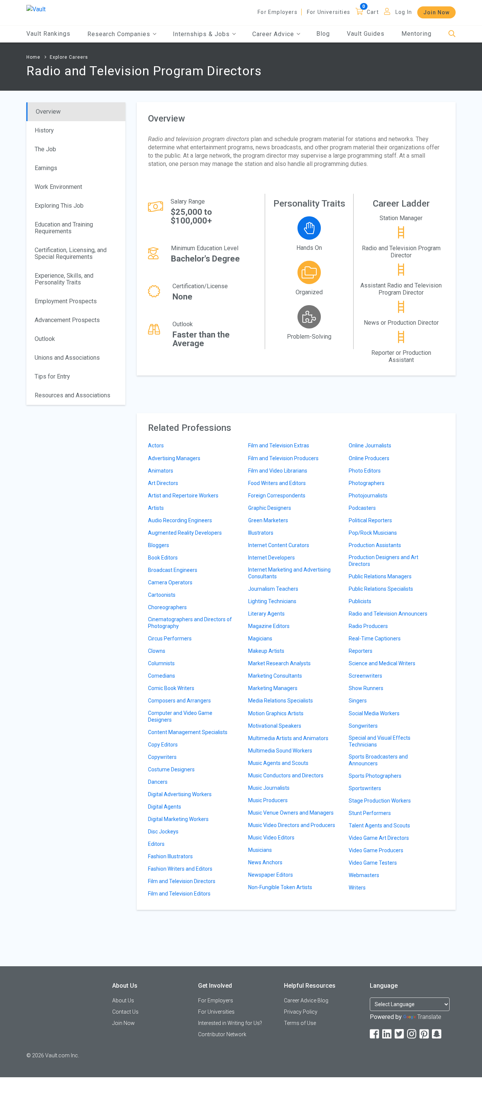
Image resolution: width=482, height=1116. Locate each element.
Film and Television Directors (181, 881)
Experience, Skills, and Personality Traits (64, 279)
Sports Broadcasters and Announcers (378, 760)
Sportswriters (365, 788)
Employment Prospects (66, 301)
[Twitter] (400, 1034)
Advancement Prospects (67, 320)
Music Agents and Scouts (278, 763)
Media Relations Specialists (280, 701)
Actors (156, 445)
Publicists (360, 601)
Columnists (161, 663)
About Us (123, 1000)
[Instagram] (412, 1034)
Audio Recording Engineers (180, 520)
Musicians (260, 850)
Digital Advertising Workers (180, 794)
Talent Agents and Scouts (379, 826)
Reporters (360, 651)
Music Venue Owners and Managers (291, 813)
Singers (358, 701)
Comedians (161, 676)
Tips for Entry (52, 376)
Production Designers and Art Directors (383, 560)
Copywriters (162, 757)
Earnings (46, 168)
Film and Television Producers (283, 458)
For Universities (328, 12)
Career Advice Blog (306, 1000)
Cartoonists (161, 595)
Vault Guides (365, 33)
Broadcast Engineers (172, 570)
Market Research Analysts (279, 663)
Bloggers (158, 545)
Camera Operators (170, 582)
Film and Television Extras (278, 445)
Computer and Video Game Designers (180, 716)
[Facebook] (375, 1034)
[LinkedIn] (387, 1034)
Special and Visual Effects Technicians (379, 741)
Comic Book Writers (171, 688)
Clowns (156, 651)
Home (33, 57)
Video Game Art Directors (379, 838)
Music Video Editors (271, 838)
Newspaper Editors (270, 875)
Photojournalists (368, 496)
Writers (357, 888)
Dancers (158, 782)
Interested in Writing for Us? (230, 1023)
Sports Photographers (375, 776)
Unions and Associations (67, 357)
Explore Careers (69, 57)
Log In (403, 12)
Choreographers (167, 607)
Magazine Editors (269, 626)
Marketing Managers (272, 688)
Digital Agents (164, 807)
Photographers (366, 483)
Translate (429, 1016)
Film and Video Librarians (277, 471)
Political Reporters (370, 520)
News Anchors (265, 862)
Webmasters (364, 875)
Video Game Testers (373, 863)
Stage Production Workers (380, 801)
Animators (160, 471)
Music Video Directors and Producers (291, 825)
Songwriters (363, 726)
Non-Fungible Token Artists (280, 887)
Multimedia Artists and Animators (288, 738)
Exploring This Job (59, 205)
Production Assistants (375, 545)
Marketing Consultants (275, 676)
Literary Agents (266, 614)
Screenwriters (365, 676)
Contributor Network (222, 1034)
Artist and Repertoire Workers (183, 496)
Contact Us (125, 1012)
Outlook (45, 338)
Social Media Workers (374, 713)
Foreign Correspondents (276, 496)
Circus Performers (170, 639)
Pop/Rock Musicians (373, 533)
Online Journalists (370, 445)
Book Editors (163, 558)
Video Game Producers (376, 850)
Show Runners (366, 688)
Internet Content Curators (278, 545)
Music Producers (268, 800)
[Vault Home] (36, 8)
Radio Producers (368, 626)
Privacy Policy (300, 1012)
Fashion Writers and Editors (180, 869)
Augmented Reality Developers (185, 533)
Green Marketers (268, 520)
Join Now (436, 12)
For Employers (277, 12)
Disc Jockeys (163, 832)
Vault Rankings (48, 33)
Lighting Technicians (272, 601)
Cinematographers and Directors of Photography (190, 622)
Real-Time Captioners (375, 639)
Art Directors (163, 483)
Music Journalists (269, 788)
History (44, 130)
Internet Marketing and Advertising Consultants (289, 573)
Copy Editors (163, 745)
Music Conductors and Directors (285, 775)
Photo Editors (365, 471)
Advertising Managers (174, 458)
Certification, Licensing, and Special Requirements (71, 253)
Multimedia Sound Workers (280, 751)
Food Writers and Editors (277, 483)
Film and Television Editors (179, 894)
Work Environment (58, 186)
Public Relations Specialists (381, 589)
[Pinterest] (424, 1034)
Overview (48, 111)
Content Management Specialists (187, 732)
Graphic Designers (269, 508)
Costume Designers (171, 769)
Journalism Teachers (273, 589)
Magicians (260, 639)
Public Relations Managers (380, 576)
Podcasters (362, 508)
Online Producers (369, 458)
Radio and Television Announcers (388, 614)
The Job (45, 149)
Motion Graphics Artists (276, 713)
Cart (373, 12)
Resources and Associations (72, 395)
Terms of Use (300, 1023)
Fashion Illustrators (170, 856)
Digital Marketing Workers (178, 819)
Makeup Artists (266, 651)
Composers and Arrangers (179, 701)
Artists (156, 508)
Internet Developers (271, 558)
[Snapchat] (437, 1034)
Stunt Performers (370, 813)
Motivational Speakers (274, 726)
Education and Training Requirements (64, 228)
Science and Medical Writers (382, 663)
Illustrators (260, 533)
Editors (156, 844)
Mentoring (416, 33)
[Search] (452, 34)
